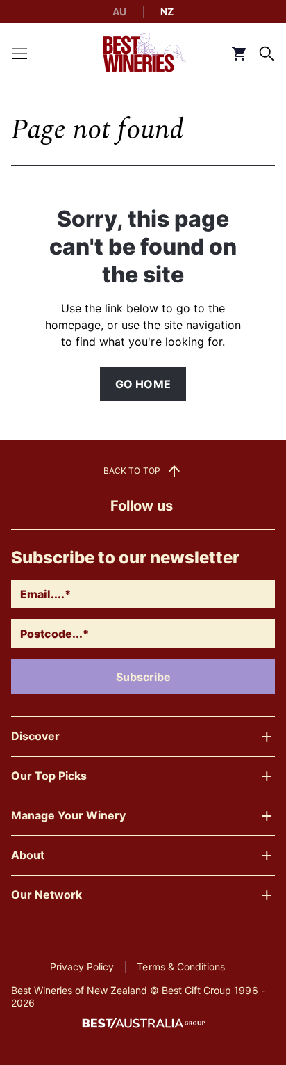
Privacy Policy (82, 966)
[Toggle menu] (19, 53)
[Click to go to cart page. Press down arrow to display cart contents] (238, 53)
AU (119, 11)
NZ (167, 11)
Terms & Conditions (180, 966)
